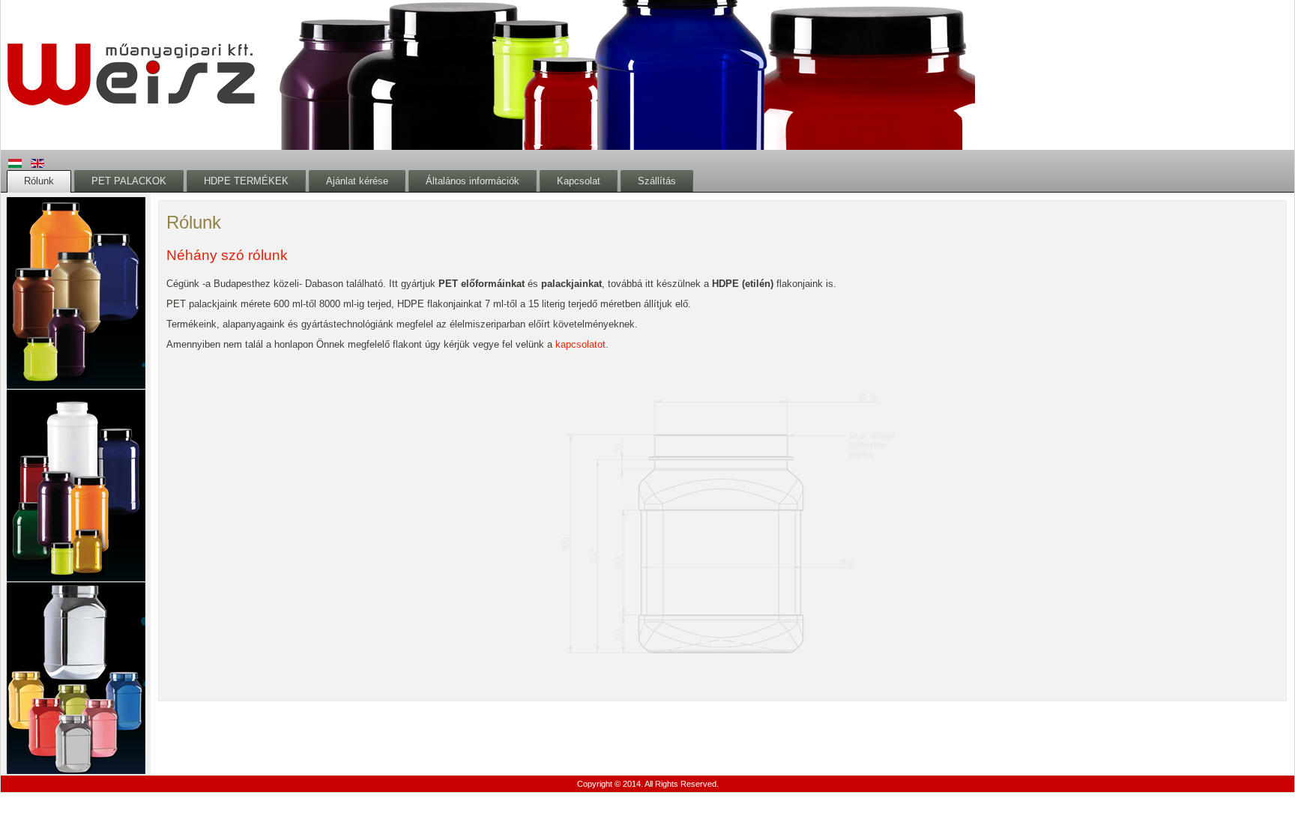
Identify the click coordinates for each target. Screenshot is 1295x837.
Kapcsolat (578, 181)
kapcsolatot (580, 344)
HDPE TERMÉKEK (246, 181)
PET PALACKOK (128, 181)
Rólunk (39, 181)
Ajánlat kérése (357, 181)
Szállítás (657, 181)
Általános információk (472, 181)
